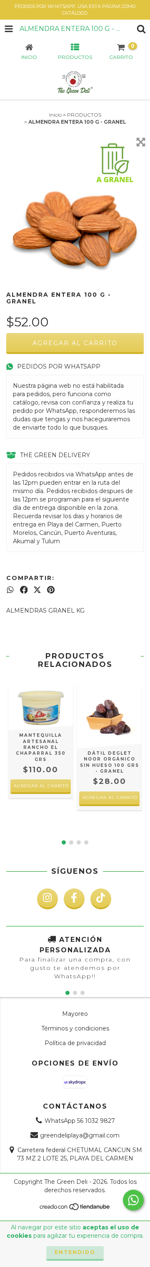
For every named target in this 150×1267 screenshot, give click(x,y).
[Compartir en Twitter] (37, 589)
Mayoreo (75, 1014)
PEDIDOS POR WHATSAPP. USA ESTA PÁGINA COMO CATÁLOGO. (75, 9)
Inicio (55, 115)
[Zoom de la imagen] (141, 142)
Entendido (75, 1252)
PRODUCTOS (84, 115)
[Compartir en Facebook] (24, 589)
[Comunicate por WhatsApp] (133, 1200)
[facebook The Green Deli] (74, 898)
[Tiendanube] (75, 1209)
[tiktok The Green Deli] (100, 898)
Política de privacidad (75, 1043)
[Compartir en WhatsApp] (10, 589)
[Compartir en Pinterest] (51, 589)
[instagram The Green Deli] (47, 898)
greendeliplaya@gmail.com (80, 1135)
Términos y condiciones (75, 1028)
